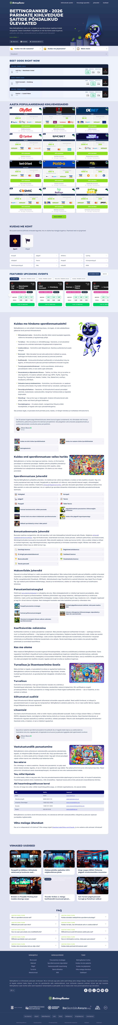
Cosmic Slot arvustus (26, 209)
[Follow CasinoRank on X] (94, 990)
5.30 (26, 300)
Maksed (33, 963)
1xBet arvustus (92, 129)
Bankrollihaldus (57, 969)
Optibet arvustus (26, 156)
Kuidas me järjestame (83, 966)
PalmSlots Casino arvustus (92, 209)
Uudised (105, 3)
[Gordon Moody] (53, 1007)
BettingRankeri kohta (83, 960)
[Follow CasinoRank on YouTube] (98, 990)
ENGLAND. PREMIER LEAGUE (28, 278)
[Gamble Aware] (77, 1007)
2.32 (76, 297)
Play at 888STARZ (23, 304)
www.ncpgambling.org (73, 802)
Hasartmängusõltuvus (21, 1022)
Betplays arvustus (59, 209)
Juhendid (96, 3)
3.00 (59, 297)
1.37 (31, 297)
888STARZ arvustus (58, 129)
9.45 (21, 297)
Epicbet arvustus (59, 156)
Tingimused (99, 1022)
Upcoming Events (94, 274)
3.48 (81, 297)
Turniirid (33, 969)
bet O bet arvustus (25, 183)
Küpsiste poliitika (37, 1022)
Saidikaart (83, 972)
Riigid (33, 966)
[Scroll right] (108, 295)
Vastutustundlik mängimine (71, 1022)
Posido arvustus (59, 183)
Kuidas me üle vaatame (83, 963)
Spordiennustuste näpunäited (57, 963)
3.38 (86, 297)
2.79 (103, 300)
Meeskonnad (33, 972)
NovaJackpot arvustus (92, 156)
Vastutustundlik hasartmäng (57, 966)
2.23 (76, 300)
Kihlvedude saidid (67, 3)
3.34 (53, 297)
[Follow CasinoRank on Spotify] (102, 990)
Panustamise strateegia (57, 960)
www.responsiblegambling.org (75, 806)
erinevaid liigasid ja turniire (52, 485)
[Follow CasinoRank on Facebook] (86, 990)
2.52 (48, 300)
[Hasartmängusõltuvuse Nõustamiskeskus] (35, 1007)
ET (11, 990)
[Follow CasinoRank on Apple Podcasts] (106, 990)
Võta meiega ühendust (83, 969)
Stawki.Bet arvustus (92, 183)
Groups (105, 274)
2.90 (103, 297)
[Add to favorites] (12, 69)
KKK (57, 972)
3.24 (86, 300)
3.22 (53, 300)
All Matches (14, 278)
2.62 (48, 297)
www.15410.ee (70, 795)
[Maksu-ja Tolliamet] (16, 1007)
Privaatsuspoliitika (53, 1022)
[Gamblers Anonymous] (97, 1007)
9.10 (21, 300)
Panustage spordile (83, 3)
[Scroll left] (10, 295)
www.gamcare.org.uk (72, 799)
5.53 (26, 297)
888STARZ (14, 297)
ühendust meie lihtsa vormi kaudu (63, 827)
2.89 (59, 300)
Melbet (14, 300)
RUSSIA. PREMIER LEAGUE (45, 278)
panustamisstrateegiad (29, 593)
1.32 (31, 300)
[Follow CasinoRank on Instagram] (90, 990)
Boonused (33, 960)
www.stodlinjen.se (71, 809)
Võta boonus (25, 126)
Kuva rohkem (58, 216)
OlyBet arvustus (25, 129)
